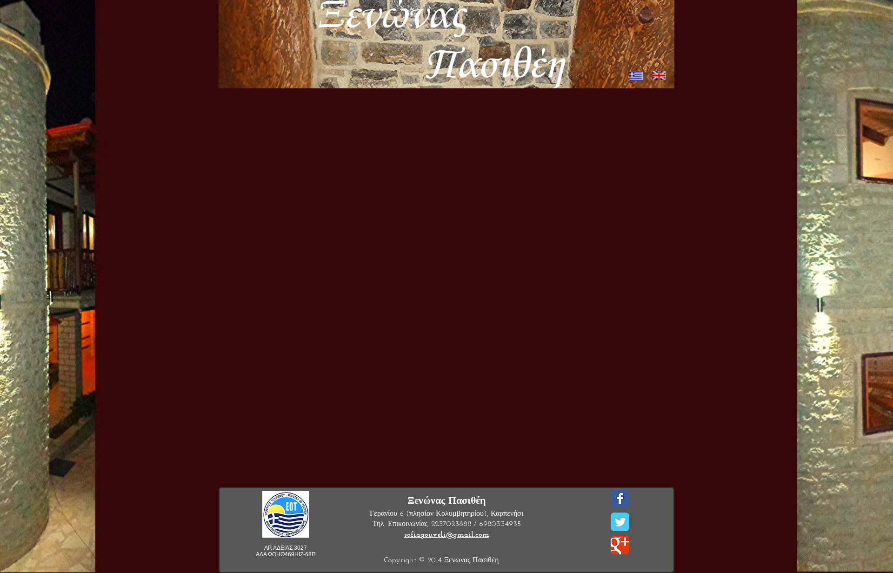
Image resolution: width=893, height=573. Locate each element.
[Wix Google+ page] (620, 545)
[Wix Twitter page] (620, 522)
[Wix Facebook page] (620, 498)
